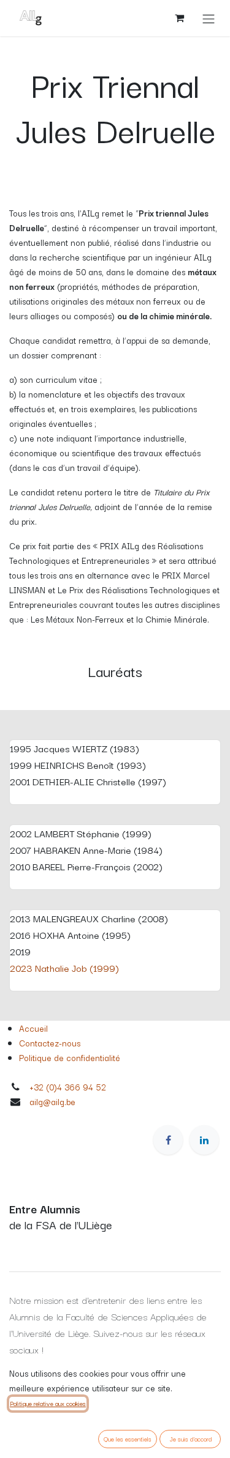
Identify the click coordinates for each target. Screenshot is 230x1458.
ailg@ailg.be (52, 1101)
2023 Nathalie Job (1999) (64, 967)
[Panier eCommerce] (179, 18)
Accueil (33, 1028)
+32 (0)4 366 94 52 (67, 1087)
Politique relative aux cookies (48, 1403)
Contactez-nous (49, 1042)
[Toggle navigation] (208, 18)
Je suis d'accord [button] (190, 1439)
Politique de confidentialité (69, 1057)
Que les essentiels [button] (127, 1439)
